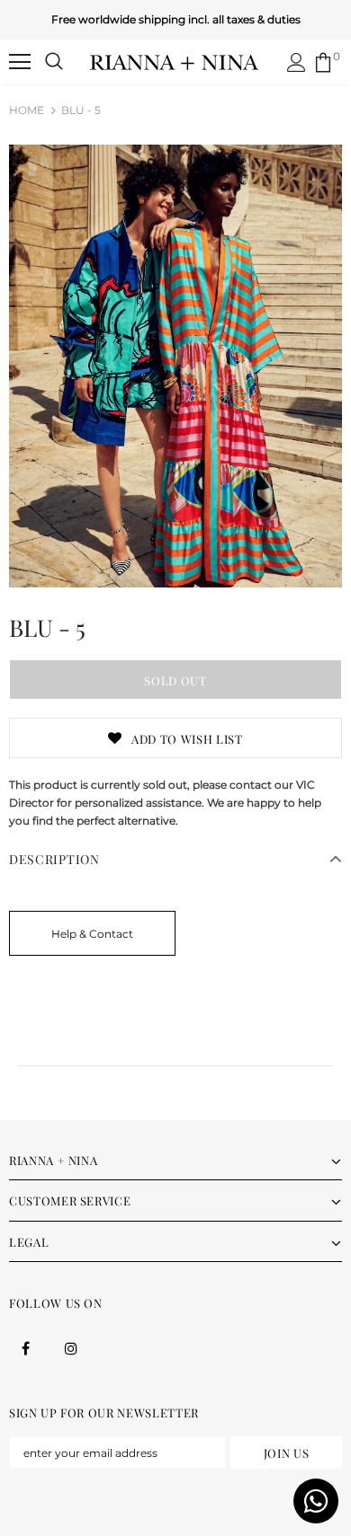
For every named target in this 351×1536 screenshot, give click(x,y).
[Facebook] (25, 1347)
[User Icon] (296, 62)
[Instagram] (71, 1347)
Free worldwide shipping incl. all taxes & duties (176, 19)
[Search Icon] (54, 62)
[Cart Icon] (323, 62)
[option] (175, 366)
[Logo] (174, 61)
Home (26, 110)
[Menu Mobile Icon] (20, 62)
